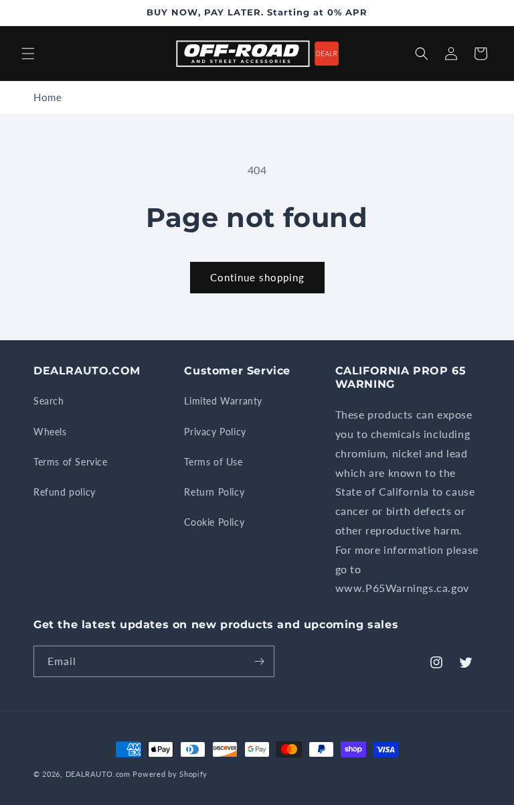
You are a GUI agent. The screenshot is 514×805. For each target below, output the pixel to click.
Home (47, 97)
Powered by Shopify (170, 774)
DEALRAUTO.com (98, 774)
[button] (28, 53)
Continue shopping (257, 277)
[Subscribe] (259, 661)
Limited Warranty (223, 401)
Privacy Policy (215, 431)
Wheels (50, 431)
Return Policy (214, 492)
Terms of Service (70, 461)
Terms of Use (213, 461)
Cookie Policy (214, 522)
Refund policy (64, 492)
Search (48, 401)
